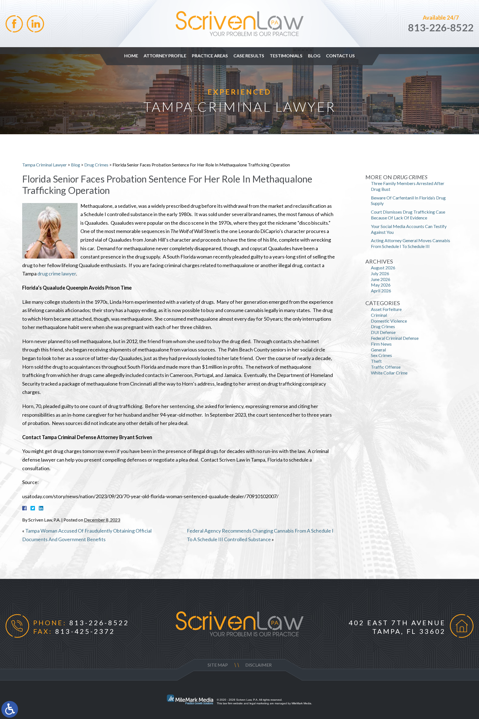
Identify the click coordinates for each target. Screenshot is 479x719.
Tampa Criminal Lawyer (44, 164)
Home (131, 55)
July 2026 (380, 273)
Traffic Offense (386, 366)
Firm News (381, 343)
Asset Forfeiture (386, 309)
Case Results (248, 55)
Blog (314, 55)
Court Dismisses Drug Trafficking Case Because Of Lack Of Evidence (408, 214)
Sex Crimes (381, 355)
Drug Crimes (96, 164)
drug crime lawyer (56, 273)
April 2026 (381, 290)
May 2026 (381, 284)
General (378, 349)
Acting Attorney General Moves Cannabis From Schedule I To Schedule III (410, 243)
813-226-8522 (440, 27)
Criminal (379, 315)
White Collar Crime (389, 372)
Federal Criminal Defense (395, 338)
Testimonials (286, 55)
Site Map (218, 664)
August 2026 (383, 267)
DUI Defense (383, 332)
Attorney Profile (165, 55)
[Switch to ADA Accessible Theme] (9, 709)
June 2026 (380, 279)
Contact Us (340, 55)
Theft (376, 361)
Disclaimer (258, 664)
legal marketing (259, 703)
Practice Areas (210, 55)
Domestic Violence (389, 320)
